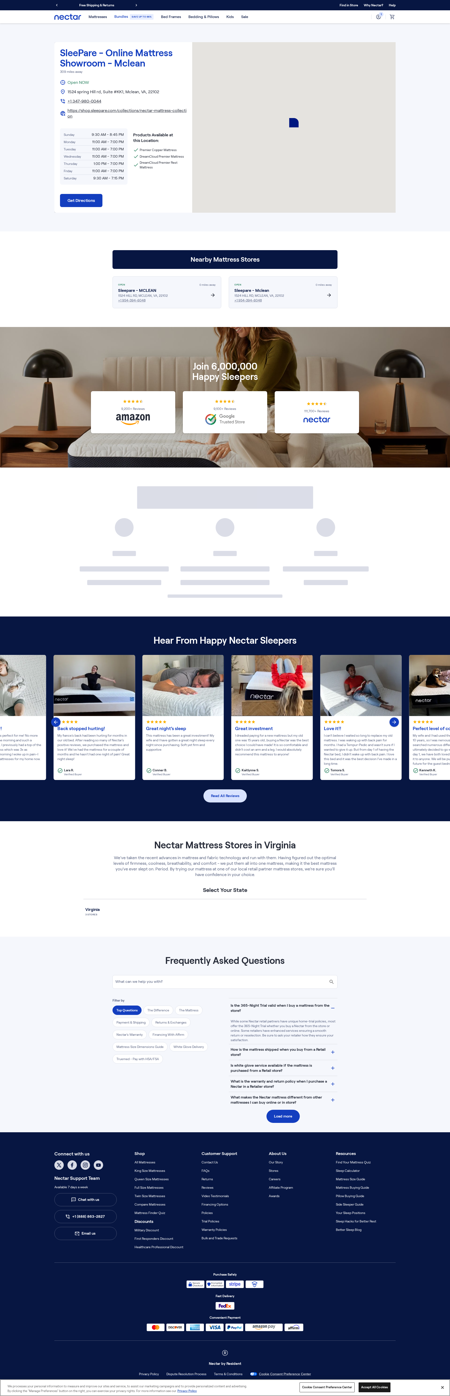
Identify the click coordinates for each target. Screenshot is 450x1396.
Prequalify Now (120, 5)
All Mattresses (145, 1162)
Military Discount (147, 1230)
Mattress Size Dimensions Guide (140, 1047)
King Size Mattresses (150, 1171)
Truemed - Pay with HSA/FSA (137, 1059)
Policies (207, 1213)
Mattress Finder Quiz (150, 1213)
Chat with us (88, 1200)
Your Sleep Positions (350, 1213)
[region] (225, 1387)
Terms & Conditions (228, 1374)
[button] (373, 5)
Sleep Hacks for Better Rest (356, 1221)
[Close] (442, 1387)
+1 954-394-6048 (132, 300)
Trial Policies (210, 1221)
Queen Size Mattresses (152, 1179)
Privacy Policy (149, 1374)
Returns (207, 1179)
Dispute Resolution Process (186, 1374)
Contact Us (210, 1162)
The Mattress (189, 1010)
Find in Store (349, 5)
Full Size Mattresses (149, 1187)
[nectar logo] (67, 17)
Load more (283, 1116)
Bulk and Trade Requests (219, 1238)
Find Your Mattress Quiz (353, 1162)
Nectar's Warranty (129, 1034)
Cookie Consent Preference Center (285, 1374)
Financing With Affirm (168, 1034)
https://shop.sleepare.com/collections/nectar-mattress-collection (127, 113)
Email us (88, 1233)
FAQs (206, 1171)
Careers (275, 1179)
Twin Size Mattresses (150, 1196)
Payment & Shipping (131, 1022)
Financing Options (215, 1204)
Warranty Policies (214, 1230)
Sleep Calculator (348, 1171)
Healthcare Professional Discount (159, 1247)
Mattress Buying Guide (352, 1187)
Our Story (276, 1162)
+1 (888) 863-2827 (88, 1216)
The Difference (158, 1010)
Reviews (208, 1187)
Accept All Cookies (374, 1387)
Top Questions (127, 1010)
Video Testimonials (215, 1196)
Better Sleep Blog (348, 1230)
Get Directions (81, 200)
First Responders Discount (154, 1238)
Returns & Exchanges (171, 1022)
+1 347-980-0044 (84, 101)
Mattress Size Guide (350, 1179)
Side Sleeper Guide (350, 1204)
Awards (274, 1196)
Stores (273, 1171)
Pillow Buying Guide (350, 1196)
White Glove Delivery (188, 1047)
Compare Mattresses (150, 1204)
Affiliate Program (281, 1187)
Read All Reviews (225, 796)
